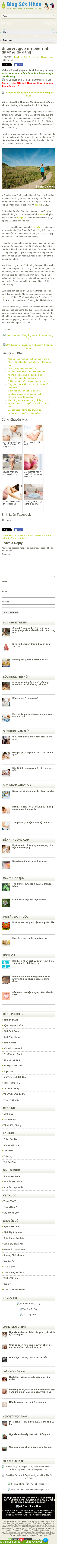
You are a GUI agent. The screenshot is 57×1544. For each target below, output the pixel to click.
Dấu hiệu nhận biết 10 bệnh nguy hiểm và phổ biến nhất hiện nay (33, 962)
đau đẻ (38, 205)
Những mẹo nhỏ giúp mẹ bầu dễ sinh (25, 375)
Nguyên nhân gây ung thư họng (29, 861)
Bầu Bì (17, 57)
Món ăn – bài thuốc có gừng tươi (30, 938)
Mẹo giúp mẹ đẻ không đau (20, 397)
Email (5, 592)
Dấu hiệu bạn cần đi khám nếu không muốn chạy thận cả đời (32, 807)
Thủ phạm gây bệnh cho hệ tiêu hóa (32, 822)
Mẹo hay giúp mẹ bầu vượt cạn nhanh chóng (28, 359)
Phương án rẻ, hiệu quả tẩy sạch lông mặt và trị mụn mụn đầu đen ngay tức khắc (32, 1390)
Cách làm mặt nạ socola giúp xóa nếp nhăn (29, 1378)
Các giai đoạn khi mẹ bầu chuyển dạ (24, 410)
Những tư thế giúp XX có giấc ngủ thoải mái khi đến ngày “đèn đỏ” (30, 683)
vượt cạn (6, 297)
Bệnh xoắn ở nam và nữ (25, 698)
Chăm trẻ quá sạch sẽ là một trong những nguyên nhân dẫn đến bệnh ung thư (33, 630)
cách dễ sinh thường (10, 535)
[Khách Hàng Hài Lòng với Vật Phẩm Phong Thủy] (28, 1303)
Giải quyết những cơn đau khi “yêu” (29, 1357)
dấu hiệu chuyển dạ (38, 535)
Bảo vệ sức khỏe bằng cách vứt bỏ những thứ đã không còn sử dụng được (31, 978)
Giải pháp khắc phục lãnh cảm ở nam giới (32, 753)
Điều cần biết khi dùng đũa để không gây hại (31, 1422)
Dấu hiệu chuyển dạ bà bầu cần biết (24, 394)
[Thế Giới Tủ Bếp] (28, 1309)
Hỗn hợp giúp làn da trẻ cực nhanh (28, 1402)
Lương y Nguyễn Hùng (16, 1515)
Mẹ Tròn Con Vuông (29, 57)
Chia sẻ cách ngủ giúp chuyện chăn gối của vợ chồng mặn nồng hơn (30, 1346)
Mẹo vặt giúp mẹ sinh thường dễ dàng (25, 400)
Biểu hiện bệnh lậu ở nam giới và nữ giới (32, 737)
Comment (6, 554)
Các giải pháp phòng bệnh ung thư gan (30, 1447)
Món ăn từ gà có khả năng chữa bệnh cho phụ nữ (32, 715)
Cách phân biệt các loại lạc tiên (29, 899)
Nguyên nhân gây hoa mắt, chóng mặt (30, 1434)
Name (5, 581)
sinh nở (41, 214)
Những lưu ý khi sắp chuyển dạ (22, 368)
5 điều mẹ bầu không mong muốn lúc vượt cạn (29, 381)
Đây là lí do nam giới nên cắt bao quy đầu (32, 769)
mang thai (21, 217)
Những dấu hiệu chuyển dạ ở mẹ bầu (25, 378)
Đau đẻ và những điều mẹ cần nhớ (24, 413)
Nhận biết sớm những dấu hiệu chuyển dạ (27, 371)
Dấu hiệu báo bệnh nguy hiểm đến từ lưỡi (32, 993)
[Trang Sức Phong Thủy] (28, 338)
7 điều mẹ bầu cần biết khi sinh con (24, 391)
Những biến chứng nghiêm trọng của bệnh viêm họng (32, 846)
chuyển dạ (38, 227)
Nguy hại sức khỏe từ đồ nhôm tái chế (33, 791)
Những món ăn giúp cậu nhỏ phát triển (33, 922)
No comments (47, 57)
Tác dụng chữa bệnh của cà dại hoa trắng (31, 884)
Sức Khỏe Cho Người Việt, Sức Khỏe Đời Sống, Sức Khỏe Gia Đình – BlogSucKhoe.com (29, 1511)
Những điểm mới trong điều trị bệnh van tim (31, 645)
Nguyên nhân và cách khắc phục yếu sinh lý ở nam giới (32, 1333)
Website (5, 602)
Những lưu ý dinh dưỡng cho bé (30, 659)
